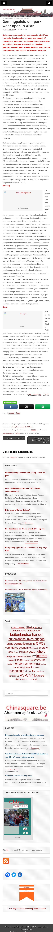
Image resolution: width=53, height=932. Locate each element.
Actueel (6, 18)
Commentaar (14, 18)
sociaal (43, 664)
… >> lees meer (26, 523)
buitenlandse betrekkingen (26, 630)
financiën (23, 652)
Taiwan (37, 667)
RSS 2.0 (33, 430)
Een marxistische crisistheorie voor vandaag (24, 735)
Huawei (19, 656)
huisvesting (28, 656)
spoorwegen (20, 667)
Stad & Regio (24, 18)
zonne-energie (32, 679)
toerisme (40, 671)
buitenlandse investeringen (26, 639)
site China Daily (34, 394)
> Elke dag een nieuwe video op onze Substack (26, 909)
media (9, 664)
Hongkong (10, 656)
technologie (16, 671)
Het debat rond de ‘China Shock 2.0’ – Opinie (25, 529)
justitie (11, 660)
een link (17, 433)
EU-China (14, 652)
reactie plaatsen (7, 433)
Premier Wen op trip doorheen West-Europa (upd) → (40, 440)
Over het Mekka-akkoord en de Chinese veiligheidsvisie (22, 489)
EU (9, 652)
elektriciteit (34, 648)
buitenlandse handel (26, 634)
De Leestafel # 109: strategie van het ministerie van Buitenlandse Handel (26, 582)
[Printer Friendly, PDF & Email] (10, 402)
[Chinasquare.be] (26, 11)
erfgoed (11, 413)
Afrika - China (17, 627)
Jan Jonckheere (10, 29)
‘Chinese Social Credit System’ (18, 776)
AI (24, 627)
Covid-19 (30, 644)
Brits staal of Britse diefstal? (17, 510)
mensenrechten (23, 663)
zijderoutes (20, 679)
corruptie (20, 643)
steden (30, 667)
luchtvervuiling (37, 660)
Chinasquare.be (40, 927)
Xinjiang (40, 675)
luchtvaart (27, 660)
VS (18, 676)
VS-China (28, 675)
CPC (39, 643)
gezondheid (36, 651)
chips (10, 643)
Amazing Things (15, 927)
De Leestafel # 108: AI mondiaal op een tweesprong (26, 590)
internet (41, 656)
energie (43, 647)
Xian (18, 413)
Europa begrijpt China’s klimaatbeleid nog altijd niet (26, 549)
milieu (37, 663)
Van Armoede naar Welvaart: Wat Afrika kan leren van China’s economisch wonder (26, 755)
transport (12, 676)
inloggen (13, 457)
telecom (28, 671)
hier (7, 850)
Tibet (34, 671)
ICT (34, 656)
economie (25, 647)
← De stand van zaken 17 (14, 438)
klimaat (18, 659)
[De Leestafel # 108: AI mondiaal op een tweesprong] (15, 602)
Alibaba (30, 627)
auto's (38, 627)
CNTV (45, 394)
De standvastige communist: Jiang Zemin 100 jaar (25, 474)
